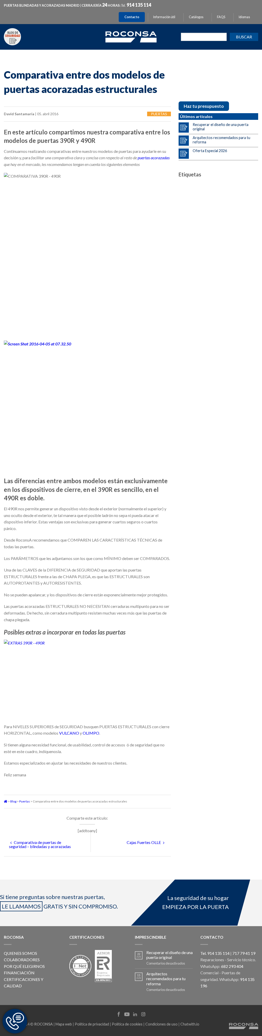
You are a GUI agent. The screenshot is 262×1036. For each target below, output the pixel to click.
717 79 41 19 (243, 953)
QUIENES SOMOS (20, 953)
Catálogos (196, 17)
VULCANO (69, 733)
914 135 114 (139, 5)
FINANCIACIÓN (19, 972)
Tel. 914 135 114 (215, 953)
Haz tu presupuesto (204, 106)
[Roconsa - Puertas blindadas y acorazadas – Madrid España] (131, 36)
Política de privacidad (92, 1024)
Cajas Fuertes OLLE (144, 842)
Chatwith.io (189, 1024)
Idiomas (244, 17)
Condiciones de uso (161, 1024)
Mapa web (64, 1024)
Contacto (131, 17)
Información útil (164, 17)
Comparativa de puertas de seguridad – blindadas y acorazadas (40, 844)
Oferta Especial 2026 (210, 151)
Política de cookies (127, 1024)
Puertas (159, 114)
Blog (13, 801)
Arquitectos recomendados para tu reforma (221, 139)
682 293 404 (232, 966)
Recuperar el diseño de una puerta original (220, 126)
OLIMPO (91, 733)
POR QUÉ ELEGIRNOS (24, 966)
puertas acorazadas (154, 157)
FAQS (221, 17)
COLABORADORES (22, 959)
